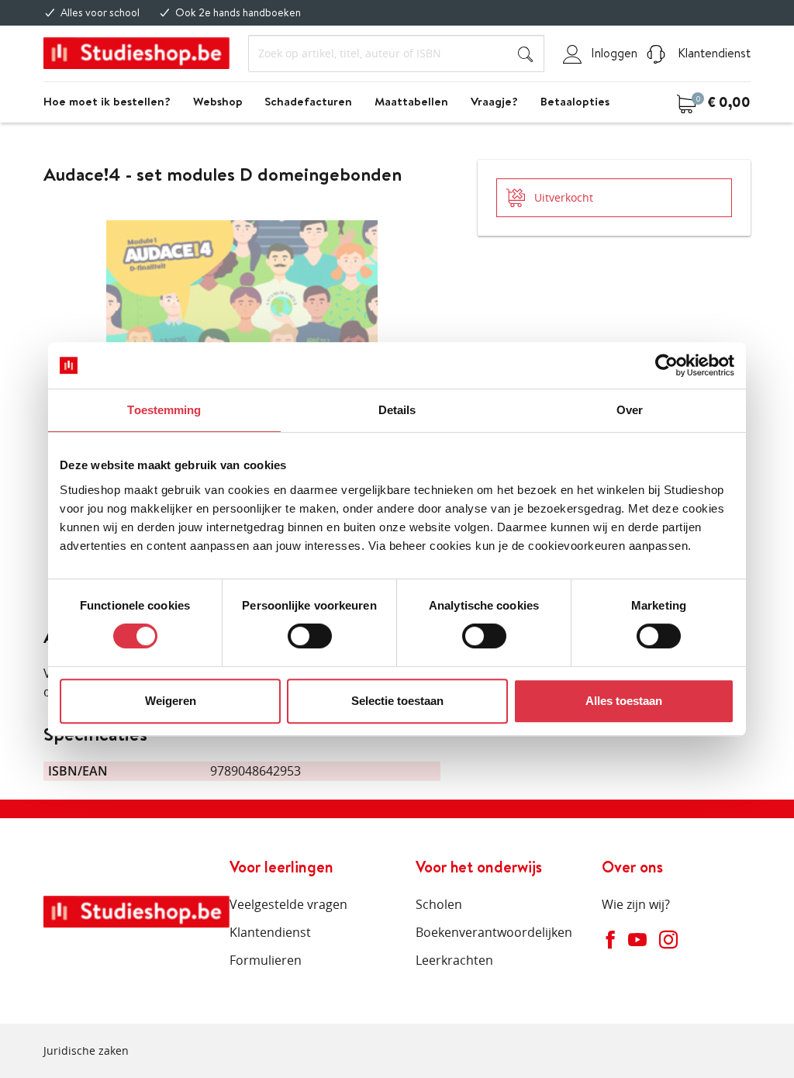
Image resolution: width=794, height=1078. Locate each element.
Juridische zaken (86, 1050)
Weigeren (170, 700)
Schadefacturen (308, 101)
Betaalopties (574, 101)
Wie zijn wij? (636, 904)
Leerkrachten (454, 960)
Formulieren (266, 960)
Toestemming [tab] (164, 409)
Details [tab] (397, 409)
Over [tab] (629, 409)
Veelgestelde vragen (288, 904)
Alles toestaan (623, 700)
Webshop (218, 101)
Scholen (439, 904)
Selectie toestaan (397, 700)
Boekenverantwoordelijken (494, 932)
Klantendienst (713, 52)
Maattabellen (411, 101)
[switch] (310, 636)
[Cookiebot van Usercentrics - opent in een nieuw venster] (666, 365)
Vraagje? (494, 101)
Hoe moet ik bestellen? (107, 101)
